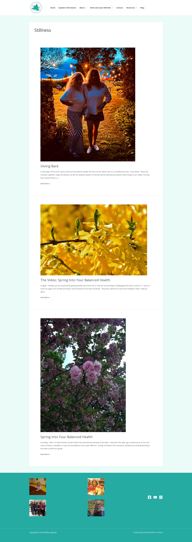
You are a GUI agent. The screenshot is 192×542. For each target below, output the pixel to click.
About (82, 8)
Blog (142, 8)
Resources (130, 8)
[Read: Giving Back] (87, 104)
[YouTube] (155, 497)
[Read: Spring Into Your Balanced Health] (83, 375)
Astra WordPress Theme (153, 532)
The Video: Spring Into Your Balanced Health (75, 280)
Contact (119, 8)
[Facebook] (149, 497)
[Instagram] (161, 497)
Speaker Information (67, 8)
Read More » (45, 183)
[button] (86, 8)
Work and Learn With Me (100, 8)
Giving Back (49, 166)
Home (52, 8)
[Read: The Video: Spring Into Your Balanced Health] (93, 240)
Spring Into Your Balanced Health (66, 437)
